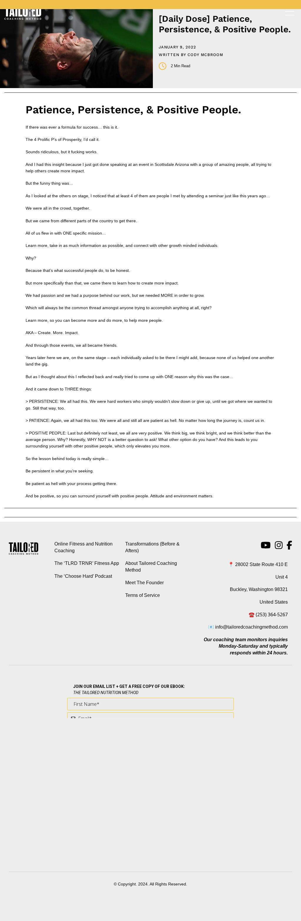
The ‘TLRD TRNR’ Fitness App (86, 563)
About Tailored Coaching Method (151, 566)
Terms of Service (142, 595)
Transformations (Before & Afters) (152, 547)
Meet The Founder (144, 582)
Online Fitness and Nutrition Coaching (83, 547)
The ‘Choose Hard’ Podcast (83, 576)
